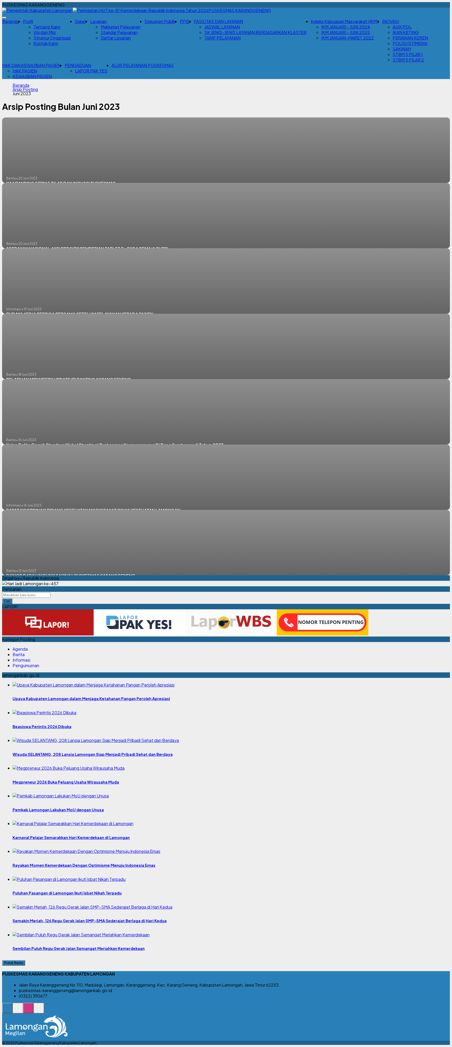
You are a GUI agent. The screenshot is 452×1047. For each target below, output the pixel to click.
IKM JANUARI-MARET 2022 (347, 38)
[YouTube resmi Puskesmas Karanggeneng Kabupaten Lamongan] (38, 1011)
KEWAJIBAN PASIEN (32, 76)
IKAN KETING (406, 32)
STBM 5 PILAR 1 (408, 54)
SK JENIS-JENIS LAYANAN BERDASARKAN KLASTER (255, 32)
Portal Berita (13, 963)
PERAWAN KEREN (410, 38)
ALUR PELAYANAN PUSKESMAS (142, 65)
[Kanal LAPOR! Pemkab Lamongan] (18, 1011)
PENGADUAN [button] (78, 65)
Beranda (10, 21)
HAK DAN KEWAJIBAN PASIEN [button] (31, 65)
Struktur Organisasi (52, 38)
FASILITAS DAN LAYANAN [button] (218, 21)
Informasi (21, 660)
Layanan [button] (98, 21)
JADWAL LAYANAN (222, 27)
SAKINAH (402, 49)
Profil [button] (28, 21)
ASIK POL (402, 27)
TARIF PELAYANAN (222, 38)
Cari (7, 601)
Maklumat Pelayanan (120, 27)
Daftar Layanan (116, 38)
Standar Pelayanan (119, 32)
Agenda (20, 649)
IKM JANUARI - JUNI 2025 (345, 32)
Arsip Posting (25, 89)
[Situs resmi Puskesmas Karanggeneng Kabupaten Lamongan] (7, 1011)
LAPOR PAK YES (91, 71)
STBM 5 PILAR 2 (408, 60)
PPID (185, 21)
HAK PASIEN (25, 71)
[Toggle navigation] (4, 17)
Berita (19, 654)
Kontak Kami (45, 43)
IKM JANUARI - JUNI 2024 (345, 27)
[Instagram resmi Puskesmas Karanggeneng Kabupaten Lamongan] (28, 1011)
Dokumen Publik (160, 21)
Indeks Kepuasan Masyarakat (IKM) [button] (344, 21)
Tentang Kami (46, 27)
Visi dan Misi (44, 32)
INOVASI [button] (390, 21)
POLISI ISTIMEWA (410, 43)
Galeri (80, 21)
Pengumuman (26, 665)
